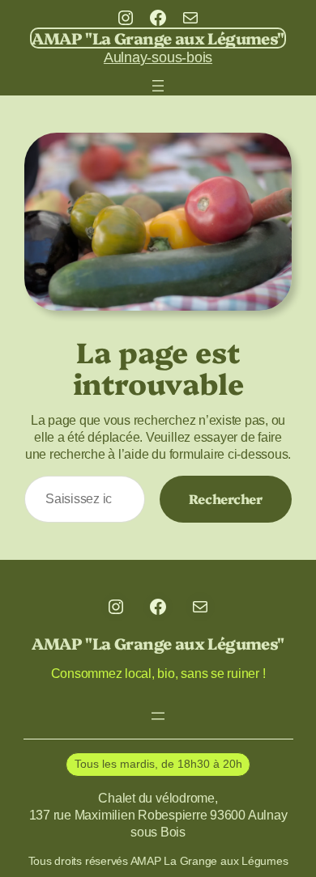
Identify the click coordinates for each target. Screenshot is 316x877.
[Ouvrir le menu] (158, 85)
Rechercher (226, 498)
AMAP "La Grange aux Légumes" (158, 38)
